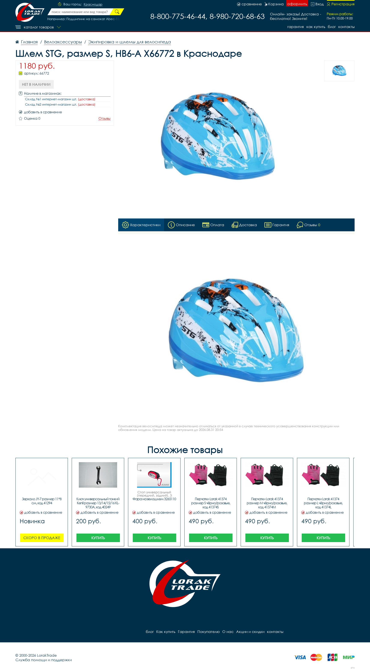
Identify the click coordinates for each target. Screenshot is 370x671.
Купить (98, 537)
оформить (297, 3)
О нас (228, 631)
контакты (346, 26)
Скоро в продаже (41, 537)
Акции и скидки (250, 631)
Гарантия (295, 26)
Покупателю (208, 631)
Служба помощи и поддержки (43, 660)
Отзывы (104, 118)
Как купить (315, 26)
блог (332, 26)
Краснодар (93, 4)
